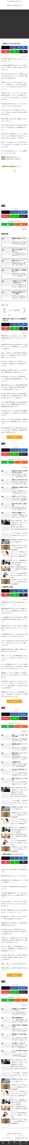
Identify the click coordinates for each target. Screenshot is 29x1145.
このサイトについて (14, 1140)
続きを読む (14, 437)
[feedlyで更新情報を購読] (7, 224)
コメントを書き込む (14, 310)
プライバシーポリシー (7, 1138)
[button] (23, 51)
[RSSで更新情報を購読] (21, 224)
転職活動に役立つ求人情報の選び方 (13, 158)
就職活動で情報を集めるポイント (13, 157)
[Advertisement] (14, 24)
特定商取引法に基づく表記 (21, 1138)
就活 (4, 205)
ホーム (7, 1135)
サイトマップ (21, 1135)
